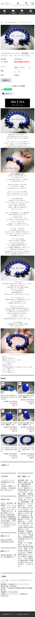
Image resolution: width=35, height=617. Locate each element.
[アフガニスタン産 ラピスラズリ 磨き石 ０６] (9, 415)
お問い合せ (22, 13)
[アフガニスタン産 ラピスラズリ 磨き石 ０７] (26, 415)
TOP (4, 13)
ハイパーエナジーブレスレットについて (17, 354)
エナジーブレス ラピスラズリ (26, 22)
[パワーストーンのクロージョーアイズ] (6, 5)
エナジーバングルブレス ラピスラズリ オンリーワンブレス (9, 397)
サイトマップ (30, 13)
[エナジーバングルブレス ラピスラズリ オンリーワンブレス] (9, 387)
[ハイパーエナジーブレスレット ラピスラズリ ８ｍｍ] (9, 440)
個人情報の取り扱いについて (8, 614)
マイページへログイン (18, 5)
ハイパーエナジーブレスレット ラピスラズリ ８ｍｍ (9, 449)
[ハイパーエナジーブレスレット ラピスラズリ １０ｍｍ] (26, 440)
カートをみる (26, 5)
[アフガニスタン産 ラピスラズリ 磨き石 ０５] (26, 387)
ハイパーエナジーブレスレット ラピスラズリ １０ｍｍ (26, 449)
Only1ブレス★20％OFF (10, 22)
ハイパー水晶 (5, 361)
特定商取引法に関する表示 (23, 614)
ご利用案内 (13, 13)
